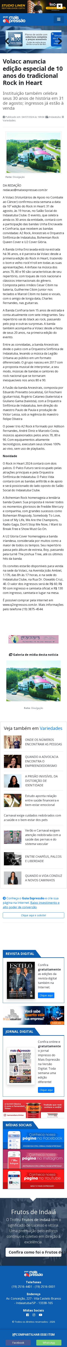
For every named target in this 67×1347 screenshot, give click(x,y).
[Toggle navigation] (59, 19)
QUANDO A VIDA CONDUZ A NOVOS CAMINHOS (43, 878)
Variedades (9, 120)
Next (58, 40)
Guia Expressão (33, 898)
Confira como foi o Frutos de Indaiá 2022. (35, 1252)
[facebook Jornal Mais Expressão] (27, 1315)
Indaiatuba (55, 117)
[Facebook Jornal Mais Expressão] (33, 1139)
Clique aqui (46, 995)
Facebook (18, 1342)
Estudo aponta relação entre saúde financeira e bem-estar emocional (42, 800)
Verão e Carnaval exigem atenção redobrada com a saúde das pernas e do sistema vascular (43, 837)
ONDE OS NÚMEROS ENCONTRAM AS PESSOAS (43, 742)
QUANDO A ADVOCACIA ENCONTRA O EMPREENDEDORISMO (41, 761)
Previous (8, 40)
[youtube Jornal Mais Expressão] (39, 1315)
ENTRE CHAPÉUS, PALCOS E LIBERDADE (43, 859)
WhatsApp (49, 1342)
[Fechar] (59, 6)
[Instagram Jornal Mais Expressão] (33, 1159)
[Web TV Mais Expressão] (33, 1179)
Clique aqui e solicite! (33, 915)
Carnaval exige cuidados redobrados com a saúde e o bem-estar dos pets (32, 817)
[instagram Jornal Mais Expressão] (34, 1315)
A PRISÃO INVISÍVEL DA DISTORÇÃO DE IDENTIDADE (41, 780)
